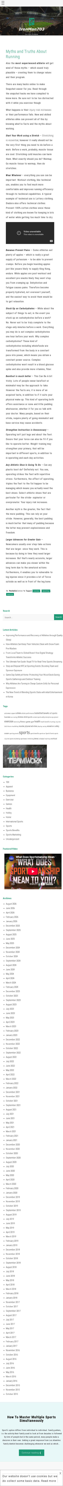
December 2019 (13, 1197)
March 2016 (11, 1376)
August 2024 (11, 965)
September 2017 (13, 1311)
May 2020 (10, 1175)
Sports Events (50, 733)
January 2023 (11, 1035)
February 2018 (12, 1293)
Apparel (9, 786)
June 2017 (10, 1324)
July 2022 (10, 1061)
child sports (28, 717)
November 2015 (13, 1389)
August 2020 (11, 1162)
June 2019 (10, 1223)
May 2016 (10, 1372)
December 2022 (13, 1039)
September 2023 (13, 1000)
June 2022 (10, 1065)
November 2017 (13, 1302)
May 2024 (10, 974)
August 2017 (11, 1315)
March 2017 (11, 1337)
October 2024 (12, 956)
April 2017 (10, 1332)
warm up (10, 594)
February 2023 (12, 1030)
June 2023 (10, 1013)
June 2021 (10, 1118)
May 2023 (10, 1017)
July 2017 (10, 1319)
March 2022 (11, 1079)
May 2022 (10, 1070)
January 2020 (11, 1192)
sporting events (14, 733)
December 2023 (13, 991)
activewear (7, 713)
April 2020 (10, 1179)
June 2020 (10, 1171)
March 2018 (11, 1289)
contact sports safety (39, 717)
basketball (38, 713)
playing (40, 726)
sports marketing (15, 739)
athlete (18, 713)
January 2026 (11, 921)
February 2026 (12, 917)
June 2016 (10, 1368)
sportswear (24, 739)
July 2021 (10, 1114)
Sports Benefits (12, 830)
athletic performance (27, 713)
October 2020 (12, 1153)
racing (44, 726)
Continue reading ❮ (31, 1452)
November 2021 (13, 1096)
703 (7, 782)
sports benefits (34, 733)
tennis (36, 739)
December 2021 (13, 1092)
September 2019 (13, 1210)
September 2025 (13, 930)
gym (32, 722)
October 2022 (12, 1048)
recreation (50, 726)
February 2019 (12, 1241)
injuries (58, 722)
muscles (21, 726)
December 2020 (13, 1144)
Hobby (9, 813)
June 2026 (10, 908)
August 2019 (11, 1214)
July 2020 (10, 1166)
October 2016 (12, 1354)
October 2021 (12, 1101)
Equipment (10, 795)
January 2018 (11, 1297)
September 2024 (13, 960)
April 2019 (10, 1232)
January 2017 (11, 1346)
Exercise (20, 591)
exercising (17, 722)
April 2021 (10, 1127)
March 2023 (11, 1026)
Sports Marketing (13, 834)
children (20, 717)
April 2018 (10, 1284)
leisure (9, 726)
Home (8, 817)
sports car (42, 733)
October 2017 (12, 1306)
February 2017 (12, 1341)
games (28, 722)
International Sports (14, 821)
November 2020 (13, 1149)
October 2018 (12, 1258)
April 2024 (10, 978)
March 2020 (11, 1184)
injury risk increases (40, 110)
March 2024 (11, 982)
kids (5, 726)
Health (8, 808)
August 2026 (11, 904)
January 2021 (11, 1140)
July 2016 (10, 1363)
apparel (13, 713)
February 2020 (12, 1188)
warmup (47, 739)
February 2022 (12, 1083)
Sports (9, 826)
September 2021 (13, 1105)
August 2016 (11, 1359)
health (37, 721)
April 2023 (10, 1022)
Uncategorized (12, 839)
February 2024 (12, 987)
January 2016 (11, 1381)
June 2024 (10, 969)
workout (54, 739)
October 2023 (12, 995)
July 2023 (10, 1009)
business (7, 717)
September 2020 (13, 1157)
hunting (52, 722)
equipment (55, 717)
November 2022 (13, 1044)
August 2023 (11, 1004)
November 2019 (13, 1201)
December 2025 (13, 925)
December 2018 (13, 1249)
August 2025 (11, 934)
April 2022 (10, 1074)
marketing (15, 726)
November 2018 (13, 1254)
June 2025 (10, 939)
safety (56, 726)
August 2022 (11, 1057)
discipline (48, 717)
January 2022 (11, 1087)
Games (9, 804)
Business (10, 791)
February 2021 (12, 1136)
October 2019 (12, 1206)
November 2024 (13, 952)
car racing (14, 717)
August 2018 (11, 1267)
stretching (46, 591)
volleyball (42, 739)
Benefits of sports (50, 713)
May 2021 (10, 1122)
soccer (6, 733)
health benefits (45, 722)
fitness (22, 722)
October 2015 (12, 1394)
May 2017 (10, 1328)
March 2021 (11, 1131)
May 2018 (10, 1280)
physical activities (31, 726)
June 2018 (10, 1276)
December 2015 (13, 1385)
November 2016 (13, 1350)
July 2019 (10, 1219)
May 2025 (10, 943)
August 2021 (11, 1109)
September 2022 (13, 1052)
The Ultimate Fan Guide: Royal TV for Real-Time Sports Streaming (34, 661)
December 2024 (13, 947)
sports (24, 732)
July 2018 (10, 1271)
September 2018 (13, 1262)
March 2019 (11, 1236)
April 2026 (10, 912)
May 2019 (10, 1227)
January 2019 (11, 1245)
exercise (36, 591)
